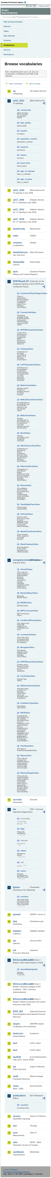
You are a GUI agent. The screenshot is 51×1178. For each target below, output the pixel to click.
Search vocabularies (15, 84)
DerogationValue (24, 647)
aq (14, 91)
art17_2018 (18, 219)
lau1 (15, 1043)
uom (15, 1133)
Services (7, 50)
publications (19, 1095)
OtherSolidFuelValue (24, 466)
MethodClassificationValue (24, 400)
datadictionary (20, 252)
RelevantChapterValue (24, 773)
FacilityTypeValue (24, 676)
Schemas (7, 40)
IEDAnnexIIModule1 (21, 960)
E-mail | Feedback (11, 1169)
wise (15, 1142)
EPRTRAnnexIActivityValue (24, 662)
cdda (15, 236)
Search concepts (34, 84)
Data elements (9, 36)
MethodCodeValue (24, 416)
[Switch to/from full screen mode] (34, 6)
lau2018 (17, 1057)
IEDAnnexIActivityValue (24, 686)
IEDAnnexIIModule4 (21, 999)
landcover (18, 1033)
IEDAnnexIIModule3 (21, 984)
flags (22, 829)
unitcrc (23, 871)
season (23, 155)
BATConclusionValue (24, 611)
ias (14, 940)
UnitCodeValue (24, 514)
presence (24, 147)
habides (17, 931)
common (17, 242)
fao (14, 809)
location (23, 131)
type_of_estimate (24, 171)
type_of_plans (24, 179)
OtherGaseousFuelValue (24, 446)
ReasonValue (24, 485)
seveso (16, 1116)
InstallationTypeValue (24, 703)
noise (16, 1086)
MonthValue (24, 433)
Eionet (14, 17)
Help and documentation (13, 22)
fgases (16, 887)
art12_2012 (18, 100)
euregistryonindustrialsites (21, 560)
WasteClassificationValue (24, 531)
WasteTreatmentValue (24, 544)
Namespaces (9, 54)
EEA (14, 2)
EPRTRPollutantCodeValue (24, 330)
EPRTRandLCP (21, 281)
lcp (14, 1066)
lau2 (15, 1050)
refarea (23, 851)
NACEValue (24, 713)
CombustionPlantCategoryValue (24, 293)
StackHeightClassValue (24, 504)
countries (24, 897)
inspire (16, 1024)
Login (30, 6)
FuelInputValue (24, 349)
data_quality (24, 123)
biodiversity (19, 229)
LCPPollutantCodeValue (24, 365)
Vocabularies (9, 45)
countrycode (24, 110)
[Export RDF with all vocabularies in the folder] (44, 103)
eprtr (15, 271)
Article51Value (24, 569)
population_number (24, 139)
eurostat (17, 799)
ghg (15, 921)
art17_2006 (18, 200)
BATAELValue (24, 603)
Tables (6, 31)
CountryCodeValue (24, 312)
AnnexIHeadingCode (24, 969)
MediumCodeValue (24, 385)
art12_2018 (18, 190)
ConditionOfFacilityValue (24, 620)
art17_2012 (18, 209)
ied (14, 950)
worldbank (18, 1152)
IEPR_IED (18, 1011)
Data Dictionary (23, 17)
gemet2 (17, 914)
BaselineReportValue (24, 593)
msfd (15, 1076)
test (15, 1126)
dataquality (18, 262)
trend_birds (24, 163)
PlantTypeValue (24, 746)
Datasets (7, 26)
